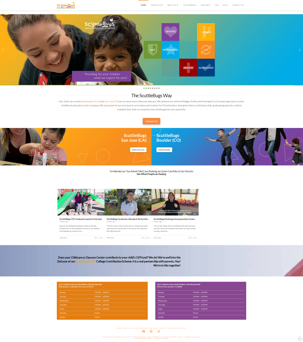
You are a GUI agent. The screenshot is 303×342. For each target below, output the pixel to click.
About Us (127, 328)
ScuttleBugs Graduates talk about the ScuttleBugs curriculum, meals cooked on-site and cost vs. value (128, 219)
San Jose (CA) (111, 101)
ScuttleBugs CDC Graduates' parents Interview (81, 219)
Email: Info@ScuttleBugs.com (189, 337)
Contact (162, 328)
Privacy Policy (180, 328)
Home (119, 328)
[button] (151, 49)
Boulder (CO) (92, 101)
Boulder (144, 328)
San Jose (135, 328)
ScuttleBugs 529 (86, 261)
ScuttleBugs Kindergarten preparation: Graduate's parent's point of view (175, 219)
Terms (169, 328)
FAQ (150, 328)
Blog (156, 328)
